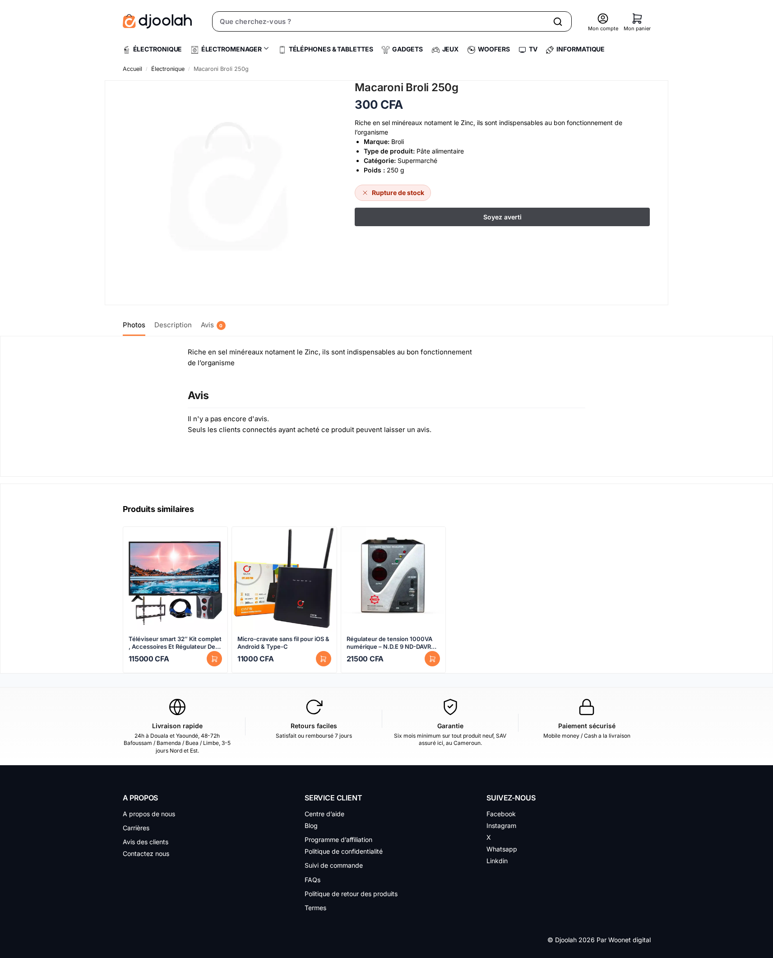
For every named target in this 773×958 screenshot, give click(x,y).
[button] (637, 18)
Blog (311, 825)
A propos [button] (140, 797)
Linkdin (497, 861)
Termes (315, 907)
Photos (134, 325)
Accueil (132, 68)
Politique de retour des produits (351, 894)
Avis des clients (145, 842)
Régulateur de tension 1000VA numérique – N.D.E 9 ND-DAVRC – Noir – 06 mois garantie (393, 643)
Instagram (501, 825)
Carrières (136, 828)
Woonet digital (629, 940)
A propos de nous (149, 814)
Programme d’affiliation (338, 839)
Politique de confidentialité (344, 851)
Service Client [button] (333, 797)
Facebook (501, 814)
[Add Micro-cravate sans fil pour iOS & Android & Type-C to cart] (323, 658)
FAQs (312, 880)
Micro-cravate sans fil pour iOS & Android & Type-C (283, 642)
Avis (212, 325)
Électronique (168, 68)
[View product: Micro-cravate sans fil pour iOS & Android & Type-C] (284, 579)
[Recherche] (558, 21)
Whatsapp (501, 849)
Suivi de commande (334, 865)
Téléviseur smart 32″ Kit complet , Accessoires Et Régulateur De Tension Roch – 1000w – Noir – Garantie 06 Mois (175, 643)
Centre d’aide (324, 814)
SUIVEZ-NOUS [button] (510, 797)
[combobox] (380, 21)
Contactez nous (146, 853)
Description (173, 325)
